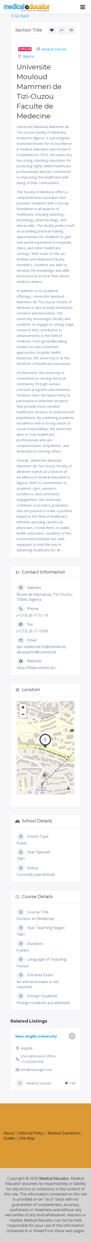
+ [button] (22, 707)
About (9, 1133)
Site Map (27, 1138)
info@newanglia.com (36, 1069)
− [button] (22, 714)
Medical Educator (54, 1178)
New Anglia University (36, 1036)
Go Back (22, 15)
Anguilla (26, 1048)
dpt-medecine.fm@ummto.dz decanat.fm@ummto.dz (41, 649)
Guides (9, 1138)
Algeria (28, 56)
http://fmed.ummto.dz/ (36, 667)
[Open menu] (83, 7)
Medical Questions (64, 1133)
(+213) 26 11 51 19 (32, 615)
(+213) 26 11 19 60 (32, 631)
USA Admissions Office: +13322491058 (38, 1059)
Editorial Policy (31, 1133)
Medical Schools (53, 49)
